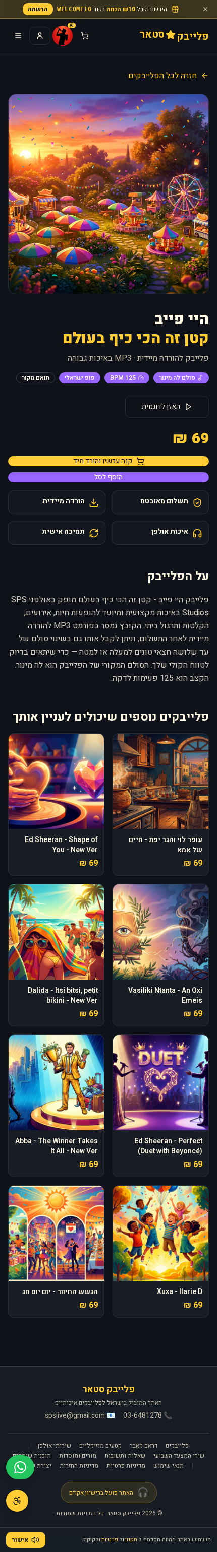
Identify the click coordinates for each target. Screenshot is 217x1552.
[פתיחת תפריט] (18, 36)
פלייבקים (177, 1446)
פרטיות (109, 1539)
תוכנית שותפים (32, 1456)
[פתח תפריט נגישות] (17, 1501)
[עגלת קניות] (85, 36)
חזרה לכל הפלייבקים (162, 76)
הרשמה (38, 9)
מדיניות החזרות (79, 1466)
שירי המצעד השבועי (178, 1456)
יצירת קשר (37, 1466)
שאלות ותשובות (124, 1456)
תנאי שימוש (168, 1466)
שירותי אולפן (54, 1446)
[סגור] (205, 9)
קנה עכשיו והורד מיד (102, 461)
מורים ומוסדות (77, 1456)
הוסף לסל (108, 477)
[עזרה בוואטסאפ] (20, 1467)
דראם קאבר (143, 1446)
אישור (20, 1539)
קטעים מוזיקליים (100, 1446)
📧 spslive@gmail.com (80, 1416)
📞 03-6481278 (147, 1416)
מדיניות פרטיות (125, 1466)
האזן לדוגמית (161, 406)
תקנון (131, 1539)
